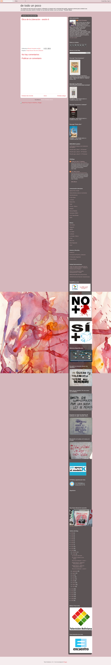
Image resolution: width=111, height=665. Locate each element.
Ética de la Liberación (38, 50)
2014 (72, 550)
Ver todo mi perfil (73, 37)
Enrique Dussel (29, 50)
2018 (72, 542)
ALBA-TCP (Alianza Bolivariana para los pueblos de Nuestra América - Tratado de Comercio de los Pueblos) (79, 267)
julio (73, 575)
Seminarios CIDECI (74, 213)
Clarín (71, 245)
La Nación (72, 234)
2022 (72, 535)
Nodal (71, 204)
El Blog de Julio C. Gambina (78, 161)
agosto (74, 573)
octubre (74, 554)
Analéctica (72, 252)
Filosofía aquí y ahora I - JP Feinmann (78, 149)
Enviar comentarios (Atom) (47, 99)
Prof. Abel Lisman (75, 171)
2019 (72, 540)
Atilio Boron (74, 181)
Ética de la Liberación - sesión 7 (79, 560)
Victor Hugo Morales (74, 215)
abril (73, 580)
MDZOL (71, 229)
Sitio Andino (72, 225)
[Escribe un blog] (46, 48)
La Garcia (72, 199)
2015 (72, 548)
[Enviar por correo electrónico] (44, 48)
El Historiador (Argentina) (75, 257)
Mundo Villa (72, 201)
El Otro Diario (73, 197)
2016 (72, 546)
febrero (74, 584)
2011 (72, 592)
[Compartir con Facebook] (48, 48)
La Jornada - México (74, 236)
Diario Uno (72, 240)
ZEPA (71, 217)
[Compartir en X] (47, 48)
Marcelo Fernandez (82, 20)
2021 (72, 537)
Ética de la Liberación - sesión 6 (79, 568)
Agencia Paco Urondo (74, 190)
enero (73, 586)
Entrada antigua (61, 95)
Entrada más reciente (27, 95)
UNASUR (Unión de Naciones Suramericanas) (80, 276)
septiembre (75, 571)
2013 (72, 589)
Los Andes (72, 231)
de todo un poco (30, 5)
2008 (72, 598)
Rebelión (71, 208)
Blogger (65, 662)
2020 (72, 538)
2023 (72, 533)
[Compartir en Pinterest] (50, 48)
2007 (72, 600)
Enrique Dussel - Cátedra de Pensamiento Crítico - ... (78, 563)
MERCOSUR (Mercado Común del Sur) (78, 274)
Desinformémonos (74, 195)
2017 (72, 544)
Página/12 (72, 227)
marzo (73, 582)
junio (73, 577)
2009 (72, 596)
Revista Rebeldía (73, 210)
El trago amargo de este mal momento (79, 172)
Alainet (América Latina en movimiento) (78, 193)
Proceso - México (73, 206)
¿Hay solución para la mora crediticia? (79, 162)
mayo (73, 578)
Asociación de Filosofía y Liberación (77, 254)
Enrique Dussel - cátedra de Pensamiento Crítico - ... (78, 566)
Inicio (45, 95)
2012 (72, 590)
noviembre (74, 552)
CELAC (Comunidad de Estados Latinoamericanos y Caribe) (77, 272)
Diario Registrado (73, 242)
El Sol (71, 238)
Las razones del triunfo (77, 555)
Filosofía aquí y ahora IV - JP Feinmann (78, 154)
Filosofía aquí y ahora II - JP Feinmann (78, 151)
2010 (72, 594)
